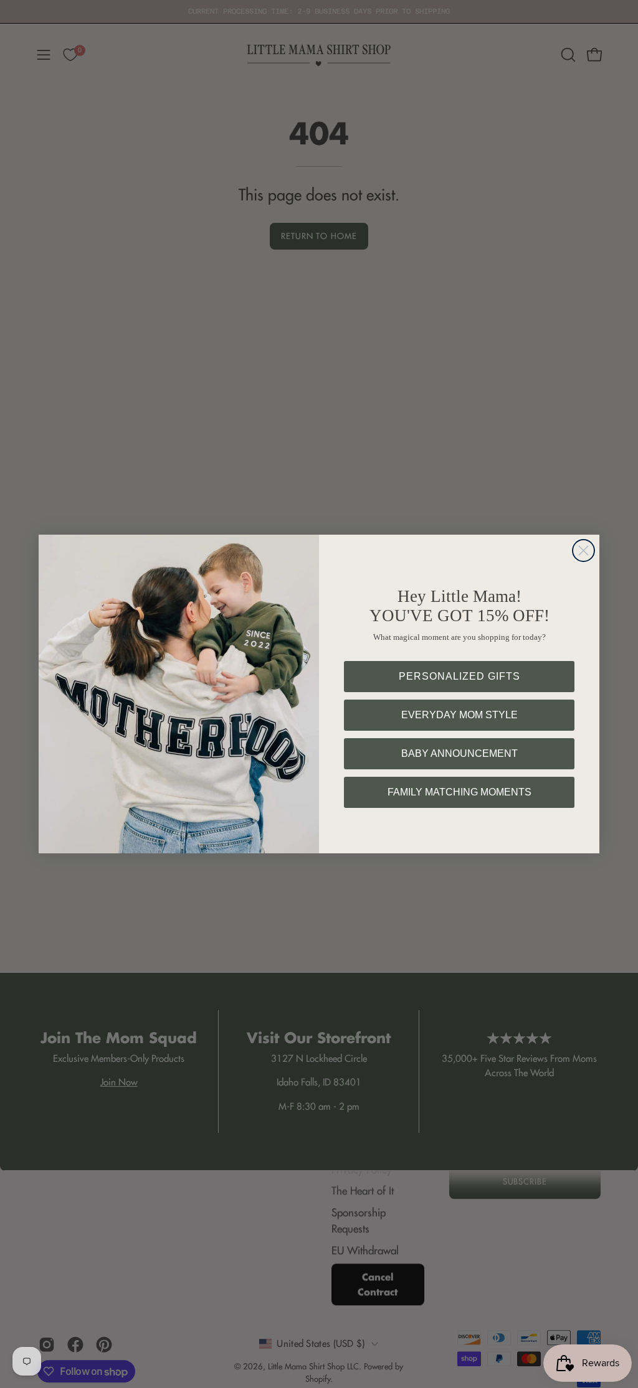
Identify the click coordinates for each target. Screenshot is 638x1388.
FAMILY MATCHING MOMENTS (459, 792)
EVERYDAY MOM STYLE (459, 715)
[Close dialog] (583, 550)
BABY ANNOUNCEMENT (459, 753)
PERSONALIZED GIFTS (459, 676)
